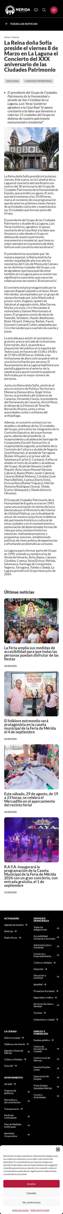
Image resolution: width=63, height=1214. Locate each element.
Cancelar (31, 1193)
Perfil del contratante (10, 1116)
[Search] (44, 10)
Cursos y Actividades (40, 1096)
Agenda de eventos (14, 925)
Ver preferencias (31, 1202)
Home (7, 37)
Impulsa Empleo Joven (42, 1068)
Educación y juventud (40, 976)
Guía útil (8, 1066)
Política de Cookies (20, 1210)
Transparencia (11, 1109)
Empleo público (42, 1040)
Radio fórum (10, 938)
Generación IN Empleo (41, 1077)
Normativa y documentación (12, 1101)
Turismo (38, 1013)
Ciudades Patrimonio (38, 81)
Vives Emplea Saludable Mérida (43, 1086)
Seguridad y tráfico (43, 997)
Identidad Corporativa (10, 1134)
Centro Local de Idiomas (42, 1059)
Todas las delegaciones (40, 928)
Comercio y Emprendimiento (42, 955)
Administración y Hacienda (43, 946)
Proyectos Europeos (44, 991)
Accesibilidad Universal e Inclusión (44, 937)
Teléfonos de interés (14, 1044)
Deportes (38, 969)
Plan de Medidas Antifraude (12, 1125)
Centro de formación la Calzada (40, 1048)
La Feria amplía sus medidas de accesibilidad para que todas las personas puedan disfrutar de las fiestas (31, 653)
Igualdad (38, 984)
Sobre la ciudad (12, 1038)
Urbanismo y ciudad (44, 1019)
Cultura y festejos (13, 1059)
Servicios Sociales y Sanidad (44, 1005)
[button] (58, 1149)
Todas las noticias (23, 23)
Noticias (15, 37)
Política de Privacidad (39, 1210)
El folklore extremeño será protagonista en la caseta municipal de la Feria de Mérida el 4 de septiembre (30, 726)
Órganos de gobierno (10, 1091)
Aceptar (31, 1183)
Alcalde (8, 1084)
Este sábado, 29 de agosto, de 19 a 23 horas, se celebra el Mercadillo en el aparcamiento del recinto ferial (31, 799)
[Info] (36, 10)
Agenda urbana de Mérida (13, 1051)
